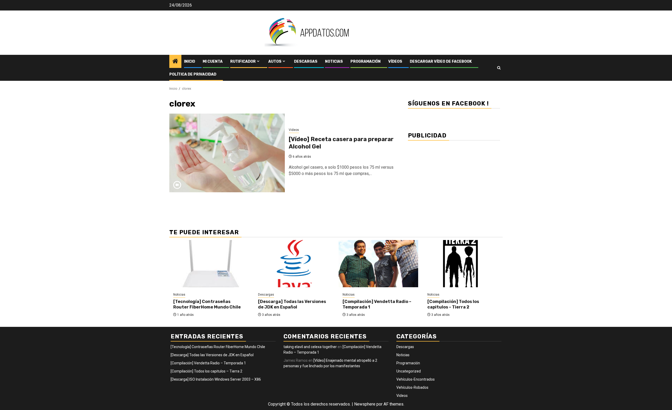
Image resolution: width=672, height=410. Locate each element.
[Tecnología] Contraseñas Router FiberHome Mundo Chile (207, 304)
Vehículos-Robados (412, 387)
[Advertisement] (454, 181)
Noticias (334, 61)
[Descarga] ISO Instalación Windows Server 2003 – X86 (216, 379)
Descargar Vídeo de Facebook (441, 61)
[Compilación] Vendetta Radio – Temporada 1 (208, 363)
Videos (294, 130)
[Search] (499, 68)
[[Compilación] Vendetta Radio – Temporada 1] (378, 263)
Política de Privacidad (192, 74)
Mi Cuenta (213, 61)
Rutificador (243, 61)
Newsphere (364, 404)
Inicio (189, 61)
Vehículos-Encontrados (415, 379)
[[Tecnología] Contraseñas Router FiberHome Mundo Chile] (209, 263)
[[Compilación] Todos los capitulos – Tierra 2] (463, 263)
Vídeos (395, 61)
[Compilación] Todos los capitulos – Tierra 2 (453, 304)
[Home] (175, 61)
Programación (365, 61)
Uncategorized (408, 371)
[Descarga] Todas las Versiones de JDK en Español (292, 304)
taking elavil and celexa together (310, 347)
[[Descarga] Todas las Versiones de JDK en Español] (294, 263)
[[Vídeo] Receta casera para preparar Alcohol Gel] (227, 153)
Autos (274, 61)
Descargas (305, 61)
